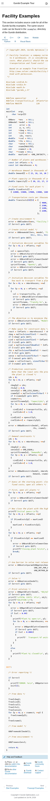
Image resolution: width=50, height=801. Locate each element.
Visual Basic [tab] (25, 41)
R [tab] (15, 41)
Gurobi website (27, 764)
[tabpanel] (25, 398)
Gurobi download (27, 771)
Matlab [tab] (36, 37)
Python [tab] (7, 41)
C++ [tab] (11, 37)
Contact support (39, 771)
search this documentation (12, 765)
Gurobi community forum (39, 764)
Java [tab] (26, 37)
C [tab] (5, 37)
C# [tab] (19, 37)
